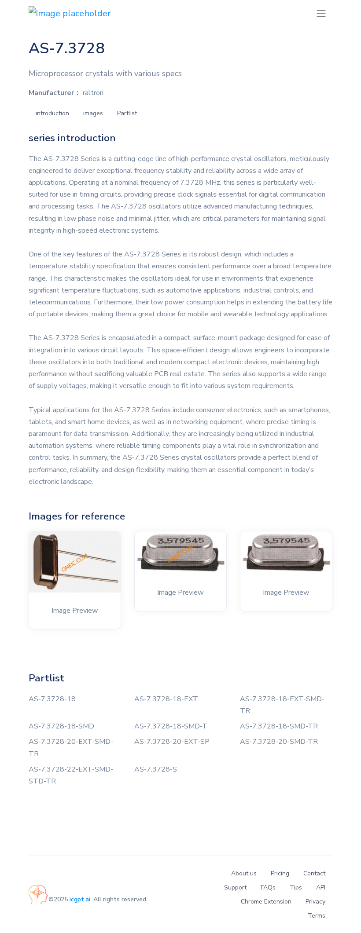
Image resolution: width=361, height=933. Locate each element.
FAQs (268, 887)
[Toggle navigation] (321, 13)
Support (235, 887)
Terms (316, 915)
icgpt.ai (80, 899)
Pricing (280, 873)
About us (244, 873)
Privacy (315, 901)
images (93, 113)
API (320, 887)
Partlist (127, 113)
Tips (296, 887)
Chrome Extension (266, 901)
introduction (52, 113)
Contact (314, 873)
